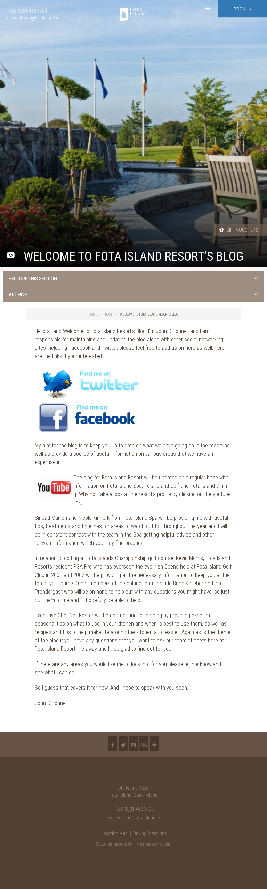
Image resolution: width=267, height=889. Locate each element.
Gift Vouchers (241, 230)
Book (240, 8)
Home (93, 314)
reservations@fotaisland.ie (133, 817)
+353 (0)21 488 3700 (134, 809)
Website (142, 844)
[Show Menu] (207, 8)
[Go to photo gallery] (10, 255)
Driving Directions (150, 833)
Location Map (114, 833)
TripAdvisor (143, 743)
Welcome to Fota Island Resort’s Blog (149, 314)
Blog (108, 314)
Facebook (112, 743)
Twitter (123, 743)
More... (154, 743)
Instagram (133, 743)
